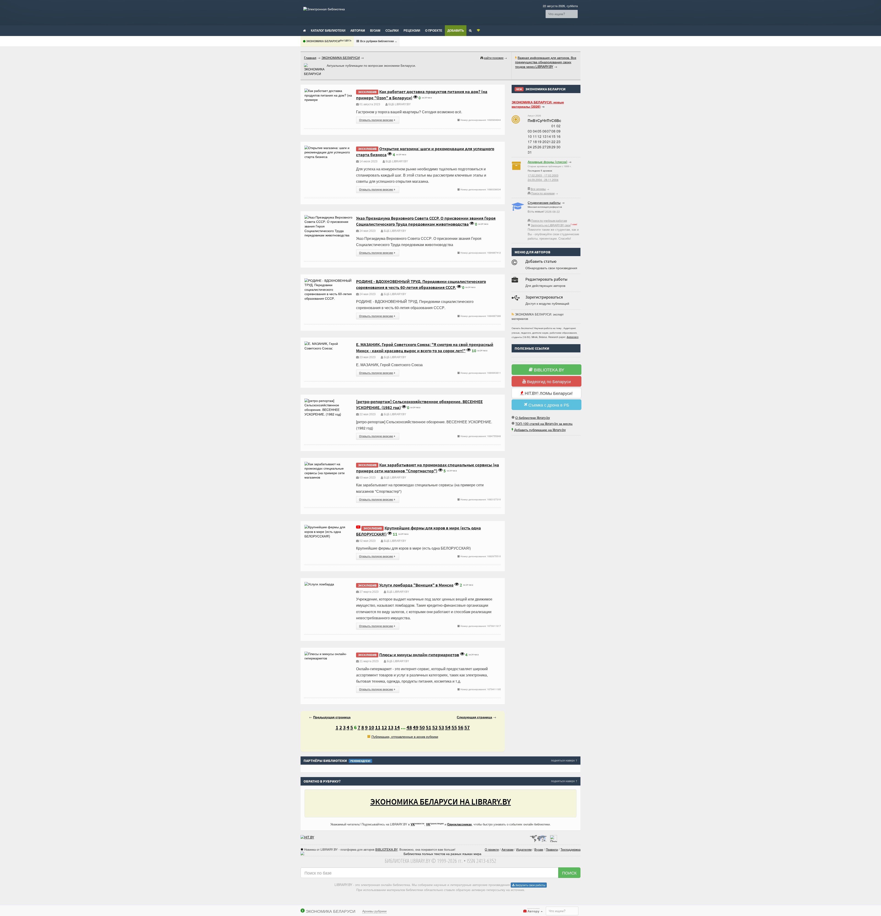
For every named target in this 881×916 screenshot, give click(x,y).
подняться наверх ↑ (564, 760)
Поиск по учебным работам (549, 220)
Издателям (524, 849)
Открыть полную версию (376, 120)
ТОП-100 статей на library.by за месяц (543, 423)
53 (441, 727)
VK (413, 824)
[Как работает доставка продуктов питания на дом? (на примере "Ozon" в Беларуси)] (328, 90)
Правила (552, 849)
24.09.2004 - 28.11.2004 (543, 180)
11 (378, 727)
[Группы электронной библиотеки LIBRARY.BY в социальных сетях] (478, 30)
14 (397, 727)
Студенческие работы (544, 202)
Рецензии (412, 30)
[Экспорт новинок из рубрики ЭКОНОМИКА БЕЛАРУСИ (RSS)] (513, 314)
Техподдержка (570, 849)
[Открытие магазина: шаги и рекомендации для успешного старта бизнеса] (328, 147)
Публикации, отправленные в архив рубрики (404, 736)
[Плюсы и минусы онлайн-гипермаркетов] (328, 653)
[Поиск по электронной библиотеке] (470, 30)
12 (384, 727)
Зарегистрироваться (544, 297)
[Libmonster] (538, 837)
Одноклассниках (459, 824)
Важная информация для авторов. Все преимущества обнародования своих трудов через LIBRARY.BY (545, 62)
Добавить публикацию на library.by (540, 429)
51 (428, 727)
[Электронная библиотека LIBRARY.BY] (324, 9)
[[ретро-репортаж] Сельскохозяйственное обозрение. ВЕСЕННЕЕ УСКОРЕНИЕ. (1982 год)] (328, 400)
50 (422, 727)
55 (454, 727)
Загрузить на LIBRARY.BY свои (551, 225)
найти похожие (494, 58)
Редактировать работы (546, 279)
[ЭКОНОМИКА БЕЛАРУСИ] (314, 69)
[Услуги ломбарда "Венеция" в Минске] (319, 584)
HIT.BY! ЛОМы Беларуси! (548, 393)
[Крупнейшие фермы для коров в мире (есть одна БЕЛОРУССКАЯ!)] (328, 527)
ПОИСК (569, 873)
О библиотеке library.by (532, 417)
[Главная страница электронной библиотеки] (304, 30)
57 (467, 727)
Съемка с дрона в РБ (548, 405)
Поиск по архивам (543, 193)
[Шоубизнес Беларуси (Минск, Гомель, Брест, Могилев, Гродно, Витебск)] (307, 837)
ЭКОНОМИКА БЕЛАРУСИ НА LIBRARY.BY (440, 802)
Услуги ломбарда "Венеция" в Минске (416, 585)
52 (435, 727)
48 (409, 727)
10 (371, 727)
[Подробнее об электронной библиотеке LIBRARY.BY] (553, 837)
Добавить (455, 30)
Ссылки (392, 30)
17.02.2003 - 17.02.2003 (543, 175)
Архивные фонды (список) (547, 161)
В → (378, 41)
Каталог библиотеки (328, 30)
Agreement (572, 337)
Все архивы (538, 189)
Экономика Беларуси (328, 41)
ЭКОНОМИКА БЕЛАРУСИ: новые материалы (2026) (538, 104)
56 (460, 727)
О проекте (433, 30)
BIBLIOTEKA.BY (548, 370)
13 (390, 727)
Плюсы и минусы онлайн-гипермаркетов (419, 654)
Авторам (357, 30)
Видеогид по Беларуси (548, 381)
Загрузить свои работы (530, 885)
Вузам (375, 30)
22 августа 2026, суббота (560, 6)
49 (415, 727)
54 (448, 727)
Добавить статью (540, 261)
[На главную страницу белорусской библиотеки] (440, 854)
